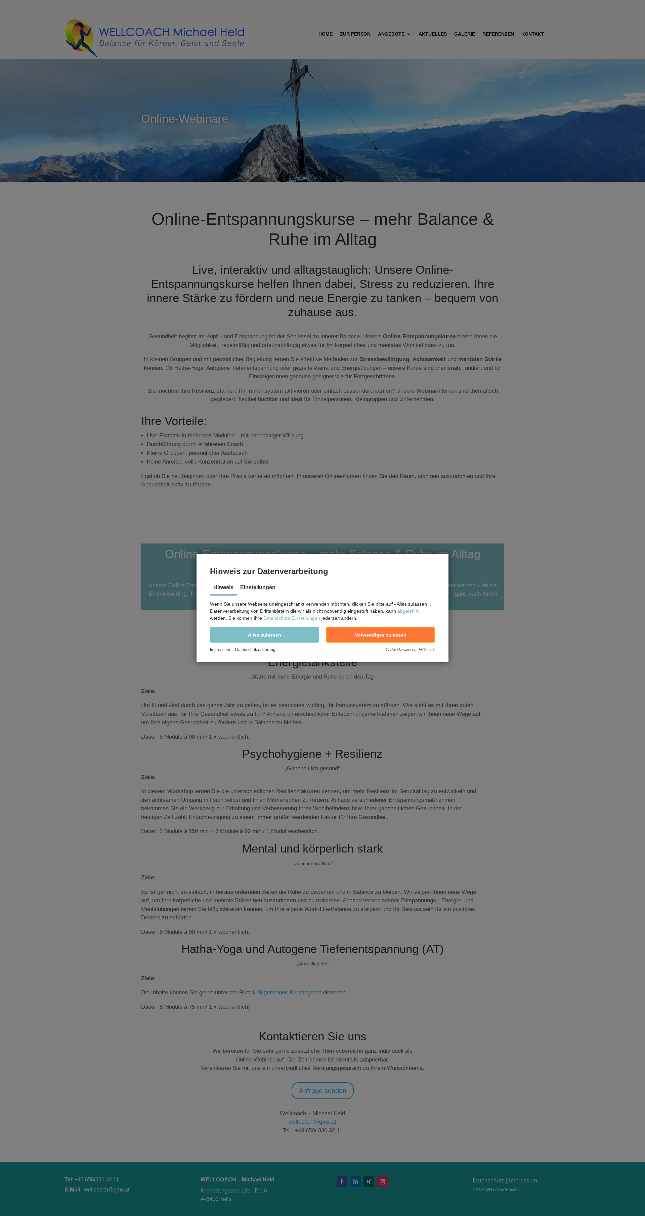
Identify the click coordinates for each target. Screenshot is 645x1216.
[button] (264, 635)
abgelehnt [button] (408, 611)
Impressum (220, 649)
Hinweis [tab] (223, 587)
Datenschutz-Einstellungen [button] (291, 618)
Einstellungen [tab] (257, 587)
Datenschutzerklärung (255, 649)
